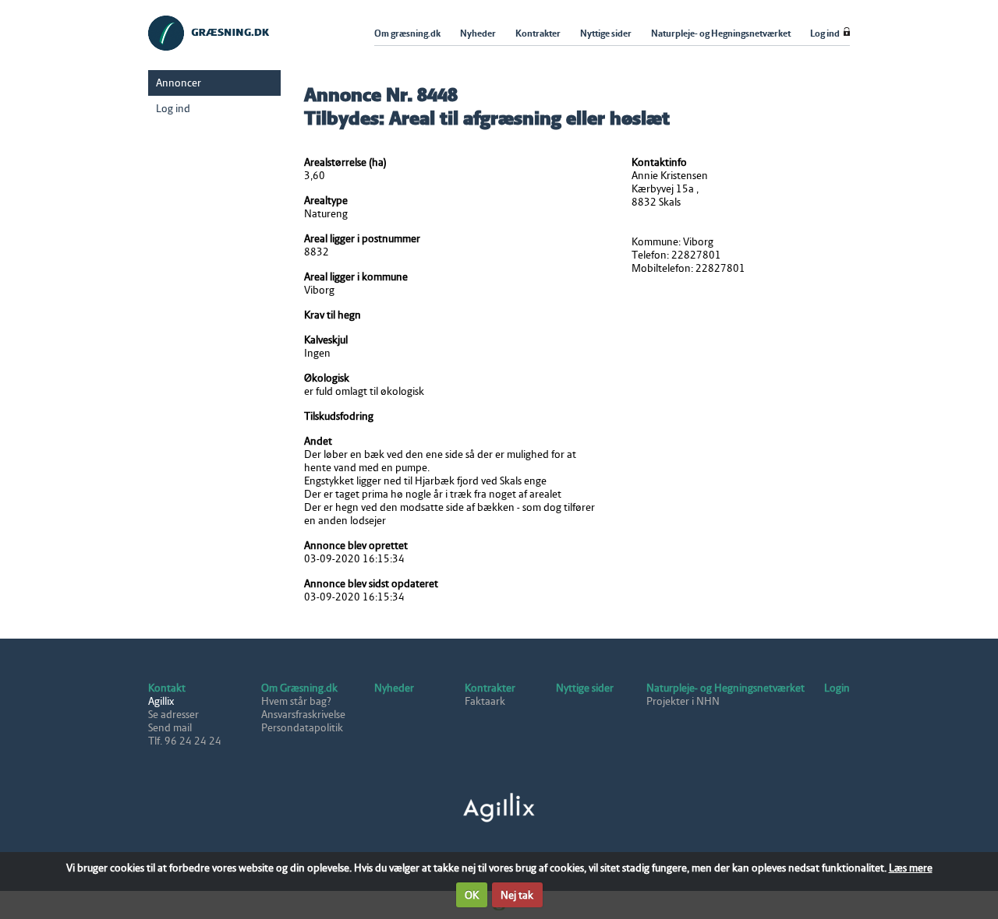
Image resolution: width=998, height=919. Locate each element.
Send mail (170, 727)
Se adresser (173, 714)
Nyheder (394, 688)
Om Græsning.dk (299, 688)
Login (837, 688)
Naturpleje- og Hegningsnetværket (725, 688)
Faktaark (485, 701)
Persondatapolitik (302, 727)
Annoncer (178, 83)
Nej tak (517, 895)
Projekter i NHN (683, 701)
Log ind (173, 108)
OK (472, 895)
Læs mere (911, 868)
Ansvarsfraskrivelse (303, 714)
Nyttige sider (585, 688)
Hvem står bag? (296, 701)
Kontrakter (490, 688)
